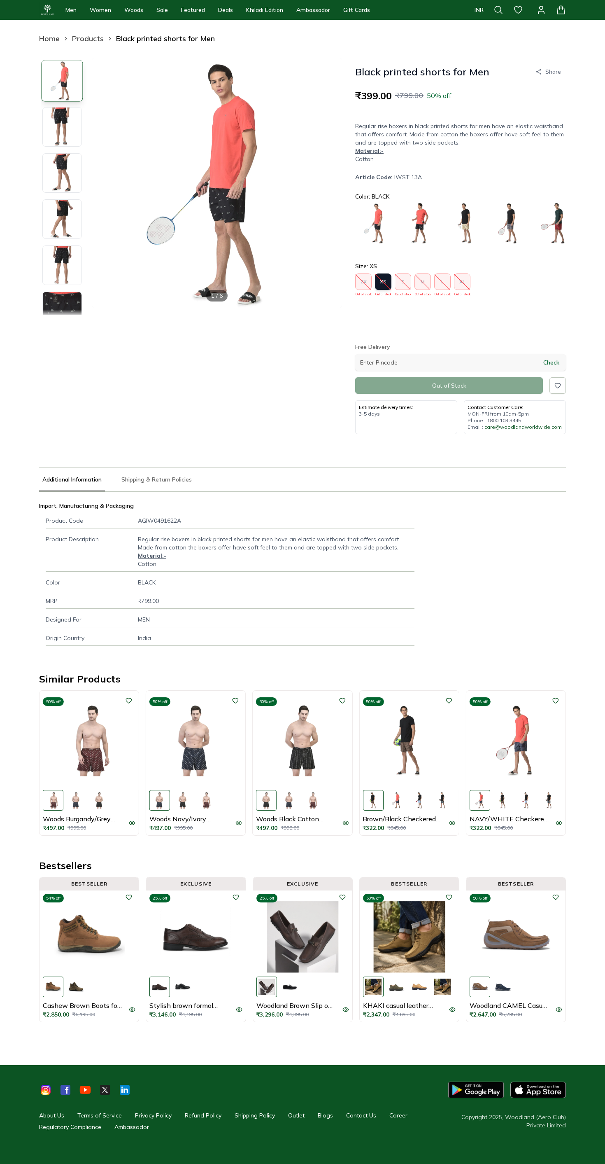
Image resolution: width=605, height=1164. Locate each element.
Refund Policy (203, 1115)
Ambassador (313, 10)
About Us (51, 1115)
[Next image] (328, 182)
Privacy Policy (153, 1115)
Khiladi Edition (264, 10)
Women (100, 10)
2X (364, 284)
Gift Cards (356, 10)
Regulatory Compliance (70, 1127)
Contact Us (361, 1115)
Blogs (325, 1115)
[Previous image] (105, 182)
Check (551, 362)
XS (383, 284)
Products (88, 38)
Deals (225, 10)
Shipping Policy (255, 1115)
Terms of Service (99, 1115)
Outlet (296, 1115)
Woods (133, 10)
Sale (162, 10)
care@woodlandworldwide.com (523, 427)
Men (71, 10)
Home (49, 38)
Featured (193, 10)
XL (462, 284)
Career (398, 1115)
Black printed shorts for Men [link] (165, 38)
